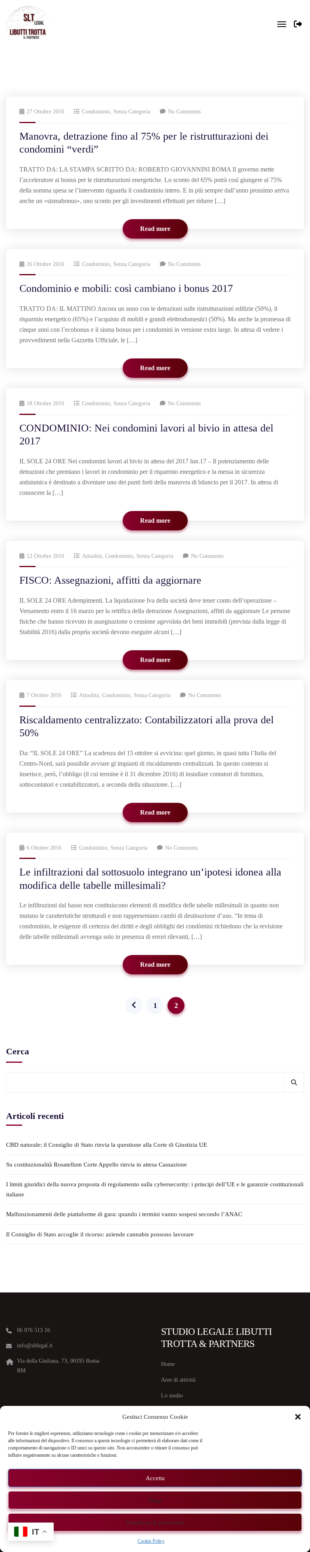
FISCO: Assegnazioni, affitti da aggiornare (110, 580)
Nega (155, 1500)
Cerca (17, 1051)
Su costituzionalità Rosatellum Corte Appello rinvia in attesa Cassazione (96, 1164)
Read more (155, 228)
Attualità (92, 556)
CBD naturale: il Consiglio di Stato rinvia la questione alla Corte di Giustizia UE (106, 1144)
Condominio (96, 112)
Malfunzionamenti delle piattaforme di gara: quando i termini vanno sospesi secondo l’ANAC (124, 1214)
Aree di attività (178, 1380)
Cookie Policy (151, 1541)
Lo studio (172, 1396)
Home (168, 1364)
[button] (298, 1417)
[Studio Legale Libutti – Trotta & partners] (27, 24)
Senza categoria (131, 112)
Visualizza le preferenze (155, 1522)
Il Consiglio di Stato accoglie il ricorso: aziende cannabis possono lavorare (100, 1234)
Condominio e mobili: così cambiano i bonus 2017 (126, 288)
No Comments (184, 112)
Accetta (155, 1478)
